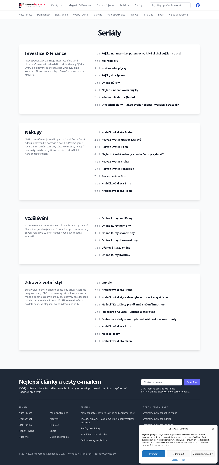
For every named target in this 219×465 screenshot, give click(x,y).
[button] (213, 428)
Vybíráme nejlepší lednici (157, 419)
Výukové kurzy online (116, 247)
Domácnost (25, 419)
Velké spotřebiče (59, 436)
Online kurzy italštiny (116, 255)
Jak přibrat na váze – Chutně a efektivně (128, 312)
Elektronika (25, 424)
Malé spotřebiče (59, 413)
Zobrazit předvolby (203, 453)
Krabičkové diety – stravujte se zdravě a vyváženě (135, 297)
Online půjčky (111, 82)
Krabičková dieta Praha (117, 132)
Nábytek (54, 419)
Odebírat (192, 382)
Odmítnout (178, 453)
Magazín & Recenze (80, 5)
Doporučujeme (105, 5)
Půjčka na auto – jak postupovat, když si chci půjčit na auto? (141, 53)
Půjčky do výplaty (113, 75)
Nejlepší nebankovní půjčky (120, 90)
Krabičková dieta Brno (116, 183)
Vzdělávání (36, 218)
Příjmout (153, 453)
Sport (53, 430)
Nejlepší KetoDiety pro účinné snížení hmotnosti (134, 304)
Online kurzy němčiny (116, 225)
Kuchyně (24, 436)
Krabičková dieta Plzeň (117, 191)
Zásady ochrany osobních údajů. (174, 391)
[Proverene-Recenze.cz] (32, 5)
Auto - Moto (25, 413)
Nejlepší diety (111, 333)
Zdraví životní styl (43, 282)
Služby (138, 5)
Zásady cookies (178, 460)
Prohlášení (86, 453)
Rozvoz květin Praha (115, 161)
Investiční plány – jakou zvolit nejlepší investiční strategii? (140, 104)
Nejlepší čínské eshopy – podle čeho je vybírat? (133, 154)
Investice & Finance (45, 53)
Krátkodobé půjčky (114, 68)
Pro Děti (54, 424)
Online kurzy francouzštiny (120, 240)
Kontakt (72, 453)
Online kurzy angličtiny (117, 218)
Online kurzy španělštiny (118, 233)
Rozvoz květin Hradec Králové (121, 139)
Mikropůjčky (110, 61)
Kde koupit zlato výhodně (119, 97)
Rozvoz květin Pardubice (118, 169)
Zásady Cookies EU (105, 453)
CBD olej (107, 282)
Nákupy (33, 132)
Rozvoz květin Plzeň (115, 147)
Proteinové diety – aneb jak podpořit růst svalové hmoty (139, 319)
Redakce (124, 5)
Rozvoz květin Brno (114, 176)
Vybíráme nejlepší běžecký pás (160, 413)
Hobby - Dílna (26, 430)
